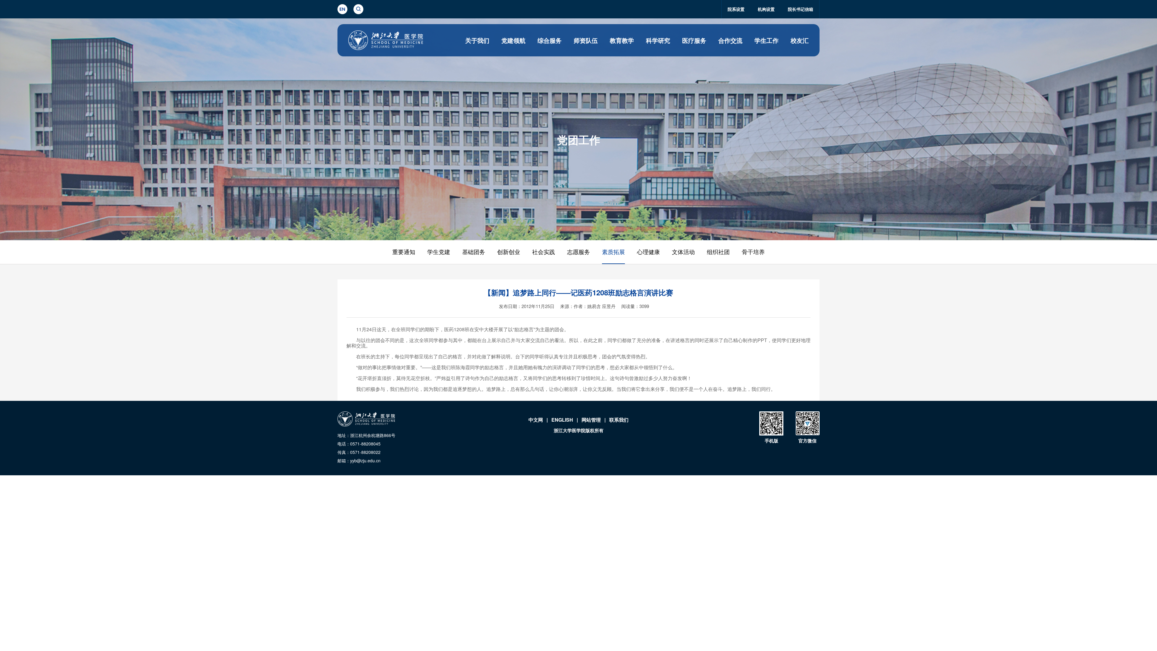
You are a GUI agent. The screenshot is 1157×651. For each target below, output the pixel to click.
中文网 (535, 419)
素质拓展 (613, 252)
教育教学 (622, 40)
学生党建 (438, 252)
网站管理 (591, 419)
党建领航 (513, 40)
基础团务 (473, 252)
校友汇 (800, 40)
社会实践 (543, 252)
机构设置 (766, 9)
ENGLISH (562, 419)
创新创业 (508, 252)
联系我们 (619, 419)
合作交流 (730, 40)
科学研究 (658, 40)
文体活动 (683, 252)
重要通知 (403, 252)
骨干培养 (753, 252)
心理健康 (648, 252)
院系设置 (736, 9)
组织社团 (718, 252)
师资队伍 (586, 40)
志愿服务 (578, 252)
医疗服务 (694, 40)
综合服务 (550, 40)
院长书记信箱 (800, 9)
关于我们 (477, 40)
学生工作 (766, 40)
